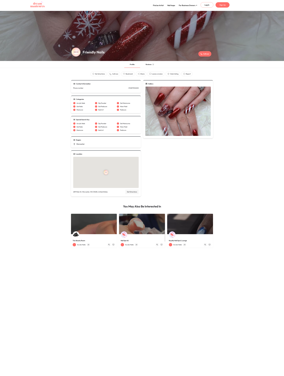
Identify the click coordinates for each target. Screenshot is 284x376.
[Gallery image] (178, 111)
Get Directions (132, 192)
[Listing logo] (76, 52)
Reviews (150, 64)
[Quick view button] (109, 244)
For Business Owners (187, 5)
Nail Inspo (171, 5)
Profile (132, 64)
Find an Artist (158, 5)
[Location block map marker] (106, 172)
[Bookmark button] (113, 244)
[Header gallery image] (142, 36)
